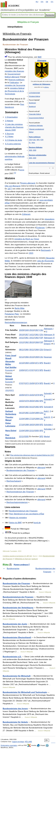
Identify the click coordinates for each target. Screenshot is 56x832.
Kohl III (47, 417)
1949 (26, 330)
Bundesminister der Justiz (15, 624)
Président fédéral (34, 96)
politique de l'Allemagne (41, 84)
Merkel (47, 436)
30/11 (31, 349)
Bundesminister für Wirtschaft (17, 676)
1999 (37, 424)
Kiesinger (48, 357)
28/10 (31, 342)
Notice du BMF (15, 522)
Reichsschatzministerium (17, 502)
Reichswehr (46, 250)
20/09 (21, 330)
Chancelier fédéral (35, 114)
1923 (31, 253)
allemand (15, 77)
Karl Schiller (10, 367)
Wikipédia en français (23, 559)
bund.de (37, 522)
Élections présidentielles (37, 155)
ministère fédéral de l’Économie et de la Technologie (14, 91)
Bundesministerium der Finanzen (20, 470)
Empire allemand (28, 183)
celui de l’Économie (45, 261)
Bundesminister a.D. (12, 656)
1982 (37, 401)
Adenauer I (48, 329)
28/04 (31, 401)
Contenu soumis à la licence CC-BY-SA (17, 556)
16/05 (21, 395)
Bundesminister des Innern (15, 708)
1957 (37, 330)
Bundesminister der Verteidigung (18, 607)
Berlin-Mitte (19, 308)
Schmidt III (48, 407)
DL (30, 142)
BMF (39, 57)
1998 (37, 419)
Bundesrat (32, 106)
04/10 (31, 407)
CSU (34, 139)
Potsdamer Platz (12, 314)
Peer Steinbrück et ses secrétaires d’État (26, 514)
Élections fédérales (35, 147)
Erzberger (40, 227)
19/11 (31, 338)
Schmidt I (48, 393)
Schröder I (48, 424)
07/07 (31, 370)
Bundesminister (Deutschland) (17, 637)
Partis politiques (35, 137)
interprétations (15, 27)
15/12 (7, 390)
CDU (30, 139)
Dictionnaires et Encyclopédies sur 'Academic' (25, 10)
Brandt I (47, 363)
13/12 (21, 342)
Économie (9, 370)
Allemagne (41, 61)
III (45, 402)
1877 (10, 189)
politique (46, 87)
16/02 (21, 401)
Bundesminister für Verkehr (15, 722)
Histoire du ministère (18, 517)
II (46, 331)
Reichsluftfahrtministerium (16, 322)
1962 (37, 338)
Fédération (14, 82)
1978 (37, 395)
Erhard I (47, 344)
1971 (37, 363)
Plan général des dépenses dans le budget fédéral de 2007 (32, 455)
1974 (37, 383)
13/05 (31, 363)
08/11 (21, 349)
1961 (37, 334)
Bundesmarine (13, 568)
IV (52, 417)
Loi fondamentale (34, 93)
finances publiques (16, 80)
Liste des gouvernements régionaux (42, 163)
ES (52, 2)
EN (42, 2)
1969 (37, 357)
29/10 (31, 330)
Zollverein (26, 214)
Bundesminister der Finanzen (16, 583)
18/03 (31, 424)
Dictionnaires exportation (9, 745)
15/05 (31, 383)
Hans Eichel (10, 430)
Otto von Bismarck (13, 186)
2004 (30, 158)
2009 (34, 150)
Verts (33, 142)
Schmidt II (48, 399)
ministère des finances (14, 71)
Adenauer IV (49, 338)
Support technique (18, 741)
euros (21, 170)
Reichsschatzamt (13, 481)
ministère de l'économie (15, 85)
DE (47, 2)
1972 (37, 370)
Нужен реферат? (22, 564)
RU (37, 2)
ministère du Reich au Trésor (26, 239)
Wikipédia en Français (28, 22)
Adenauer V (49, 341)
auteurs (34, 559)
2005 (30, 150)
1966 (37, 342)
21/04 (31, 413)
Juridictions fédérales (36, 125)
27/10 (31, 419)
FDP (41, 139)
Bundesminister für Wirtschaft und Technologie (25, 692)
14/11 (31, 334)
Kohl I (46, 411)
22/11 (31, 430)
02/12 (21, 357)
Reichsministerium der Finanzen (20, 492)
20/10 (31, 357)
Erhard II (47, 349)
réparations (49, 219)
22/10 (21, 363)
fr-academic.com (10, 4)
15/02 (31, 395)
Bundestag (32, 103)
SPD (38, 139)
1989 (37, 413)
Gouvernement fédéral (36, 118)
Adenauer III (49, 334)
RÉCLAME (28, 741)
